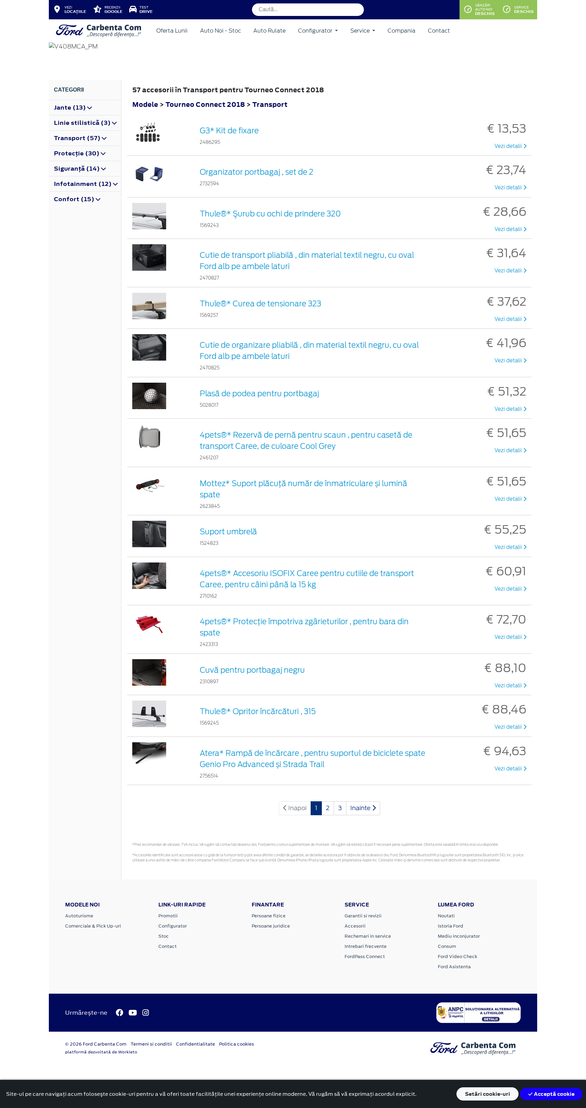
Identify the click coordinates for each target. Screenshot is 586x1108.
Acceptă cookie (553, 1093)
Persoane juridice (271, 926)
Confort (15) (75, 199)
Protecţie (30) (77, 153)
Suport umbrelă (228, 531)
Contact (439, 30)
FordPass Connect (365, 956)
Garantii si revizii (363, 916)
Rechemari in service (368, 936)
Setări (487, 1093)
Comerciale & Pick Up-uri (93, 926)
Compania (401, 30)
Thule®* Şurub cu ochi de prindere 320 (270, 213)
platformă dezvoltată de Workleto (101, 1052)
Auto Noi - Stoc (220, 30)
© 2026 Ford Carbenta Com (95, 1044)
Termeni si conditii (151, 1044)
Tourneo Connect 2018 (205, 104)
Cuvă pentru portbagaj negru (252, 670)
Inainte (361, 807)
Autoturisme (79, 916)
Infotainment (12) (83, 184)
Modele (145, 104)
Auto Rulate (269, 30)
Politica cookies (236, 1044)
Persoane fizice (269, 916)
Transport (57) (78, 138)
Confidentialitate (195, 1044)
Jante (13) (70, 107)
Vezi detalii (508, 146)
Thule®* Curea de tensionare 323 (260, 303)
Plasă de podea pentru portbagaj (259, 393)
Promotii (168, 916)
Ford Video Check (457, 956)
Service (360, 30)
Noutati (446, 916)
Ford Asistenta (454, 966)
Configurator (316, 30)
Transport (270, 104)
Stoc (163, 936)
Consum (447, 946)
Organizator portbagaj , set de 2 (256, 172)
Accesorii (355, 926)
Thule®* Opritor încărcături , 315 (258, 711)
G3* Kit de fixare (229, 130)
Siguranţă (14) (77, 169)
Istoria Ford (450, 926)
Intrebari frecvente (366, 946)
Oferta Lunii (172, 30)
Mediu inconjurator (459, 936)
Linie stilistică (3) (83, 123)
